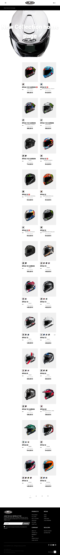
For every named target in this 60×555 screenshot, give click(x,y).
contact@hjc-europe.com (10, 552)
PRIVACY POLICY (35, 538)
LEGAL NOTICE (35, 540)
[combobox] (54, 2)
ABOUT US (34, 530)
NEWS (45, 514)
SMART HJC (34, 524)
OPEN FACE (34, 520)
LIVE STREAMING (47, 520)
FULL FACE (34, 516)
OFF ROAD (34, 522)
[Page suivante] (48, 496)
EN (54, 3)
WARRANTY (34, 534)
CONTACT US (34, 532)
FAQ (32, 536)
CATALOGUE (46, 518)
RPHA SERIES (34, 514)
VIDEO (45, 516)
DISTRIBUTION (47, 532)
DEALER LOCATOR (47, 530)
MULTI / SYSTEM (35, 518)
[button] (5, 3)
